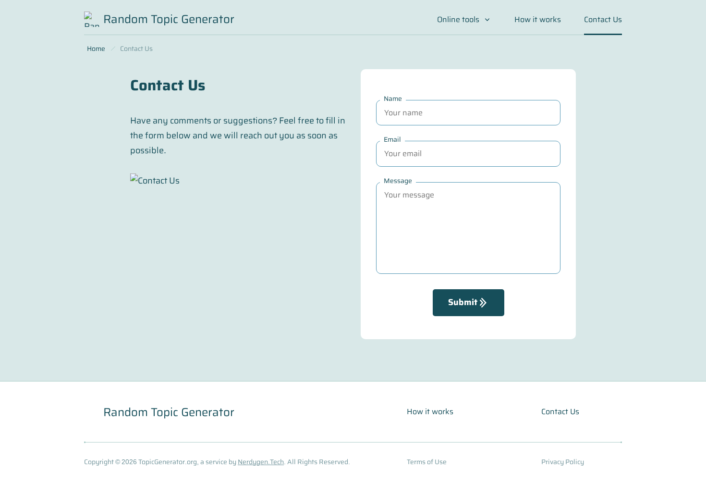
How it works (537, 19)
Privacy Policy (562, 461)
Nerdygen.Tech (261, 461)
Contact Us (560, 412)
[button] (464, 24)
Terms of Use (427, 461)
